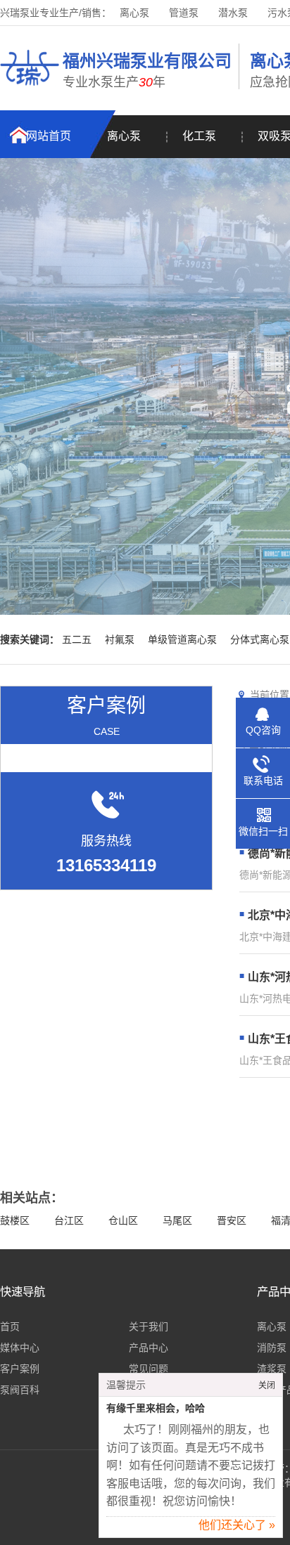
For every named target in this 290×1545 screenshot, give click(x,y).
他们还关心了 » (236, 1525)
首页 (10, 1326)
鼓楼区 (15, 1220)
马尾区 (177, 1220)
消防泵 (271, 1347)
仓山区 (123, 1220)
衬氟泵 (119, 639)
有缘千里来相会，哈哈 (155, 1408)
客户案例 (19, 1368)
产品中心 (148, 1347)
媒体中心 (19, 1347)
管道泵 (183, 12)
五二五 (77, 639)
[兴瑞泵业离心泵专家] (29, 87)
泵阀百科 (19, 1389)
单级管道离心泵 (182, 639)
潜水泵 (233, 12)
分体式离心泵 (259, 639)
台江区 (69, 1220)
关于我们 (148, 1326)
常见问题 (148, 1368)
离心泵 (134, 12)
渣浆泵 (271, 1368)
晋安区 (231, 1220)
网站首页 (48, 136)
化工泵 (199, 136)
